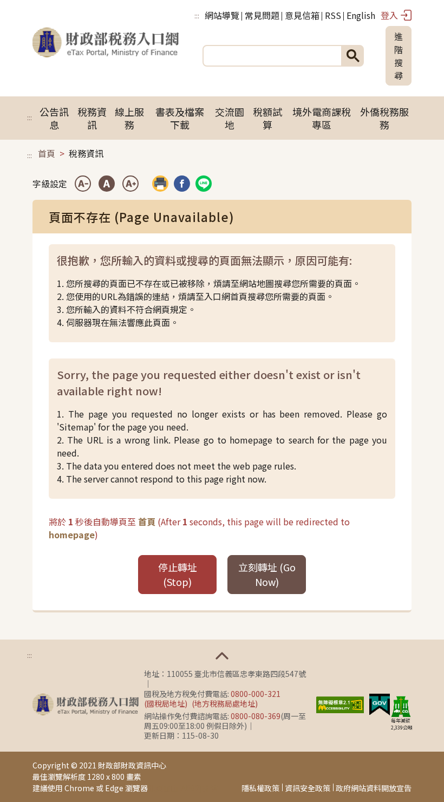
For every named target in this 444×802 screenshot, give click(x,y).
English (361, 15)
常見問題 (262, 15)
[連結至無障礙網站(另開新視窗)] (340, 703)
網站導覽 (222, 15)
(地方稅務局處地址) (225, 703)
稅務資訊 (92, 118)
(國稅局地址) (165, 703)
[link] (182, 183)
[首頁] (105, 56)
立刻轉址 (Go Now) (267, 574)
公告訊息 (54, 118)
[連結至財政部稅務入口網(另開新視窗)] (85, 704)
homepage (72, 534)
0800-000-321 (255, 693)
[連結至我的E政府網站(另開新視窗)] (379, 703)
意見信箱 (302, 15)
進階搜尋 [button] (398, 56)
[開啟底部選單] (222, 656)
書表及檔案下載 (179, 118)
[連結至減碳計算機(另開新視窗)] (401, 706)
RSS (333, 15)
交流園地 (229, 118)
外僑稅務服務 (384, 118)
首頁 (46, 153)
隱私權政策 (260, 788)
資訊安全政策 (307, 788)
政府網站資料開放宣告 (374, 788)
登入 (389, 15)
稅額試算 (267, 118)
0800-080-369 (255, 715)
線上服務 (129, 118)
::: (196, 15)
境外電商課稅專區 (321, 118)
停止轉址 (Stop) (177, 574)
